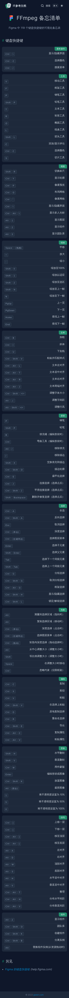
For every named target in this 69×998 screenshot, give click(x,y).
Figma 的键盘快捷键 (17, 969)
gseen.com (38, 994)
